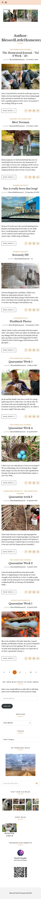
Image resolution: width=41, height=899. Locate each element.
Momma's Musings (20, 185)
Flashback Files (20, 318)
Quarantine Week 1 (20, 603)
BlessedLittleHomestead (17, 59)
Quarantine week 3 (20, 496)
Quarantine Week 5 (20, 361)
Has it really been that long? (20, 188)
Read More (8, 110)
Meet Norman (20, 122)
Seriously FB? (20, 254)
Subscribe (7, 706)
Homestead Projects (13, 491)
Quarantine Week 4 (20, 428)
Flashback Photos (20, 321)
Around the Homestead (20, 119)
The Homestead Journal (20, 49)
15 (30, 672)
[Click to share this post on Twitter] (30, 110)
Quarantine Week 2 (21, 563)
